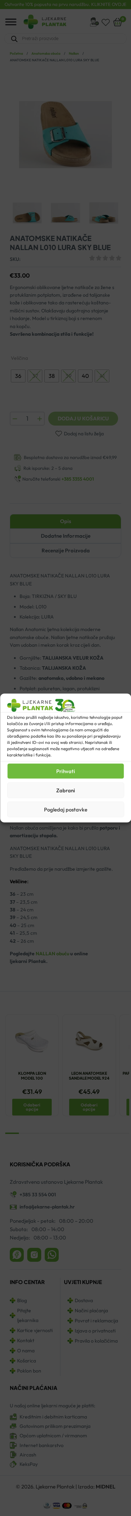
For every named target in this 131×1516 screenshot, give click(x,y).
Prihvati (65, 771)
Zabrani (65, 790)
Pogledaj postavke (65, 809)
